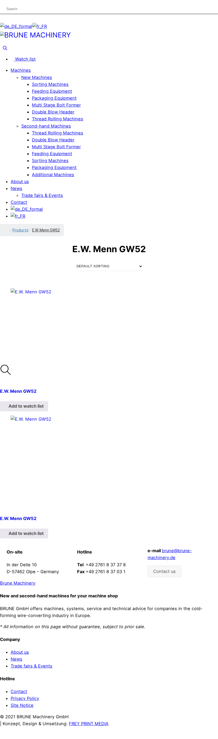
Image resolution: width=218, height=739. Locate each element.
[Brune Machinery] (35, 34)
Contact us (164, 571)
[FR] (39, 26)
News (16, 188)
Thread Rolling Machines (57, 118)
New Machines (36, 77)
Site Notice (22, 705)
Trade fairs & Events (42, 195)
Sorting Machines (50, 84)
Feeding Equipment (52, 91)
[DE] (16, 26)
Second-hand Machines (46, 126)
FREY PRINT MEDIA (88, 723)
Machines (21, 70)
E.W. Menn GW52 (18, 391)
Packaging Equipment (54, 98)
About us (20, 181)
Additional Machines (53, 174)
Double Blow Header (53, 112)
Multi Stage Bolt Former (56, 105)
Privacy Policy (25, 698)
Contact (19, 202)
